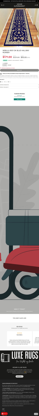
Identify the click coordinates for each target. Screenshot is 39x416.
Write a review (19, 99)
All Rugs (3, 410)
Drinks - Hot (4, 415)
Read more (2, 79)
